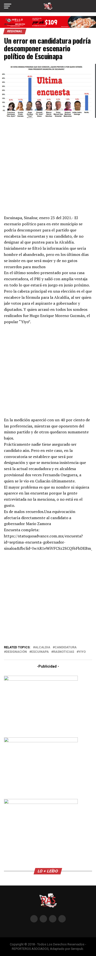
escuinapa (40, 652)
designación (16, 652)
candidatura (66, 647)
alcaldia (42, 647)
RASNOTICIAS (63, 652)
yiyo (82, 652)
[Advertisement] (48, 166)
